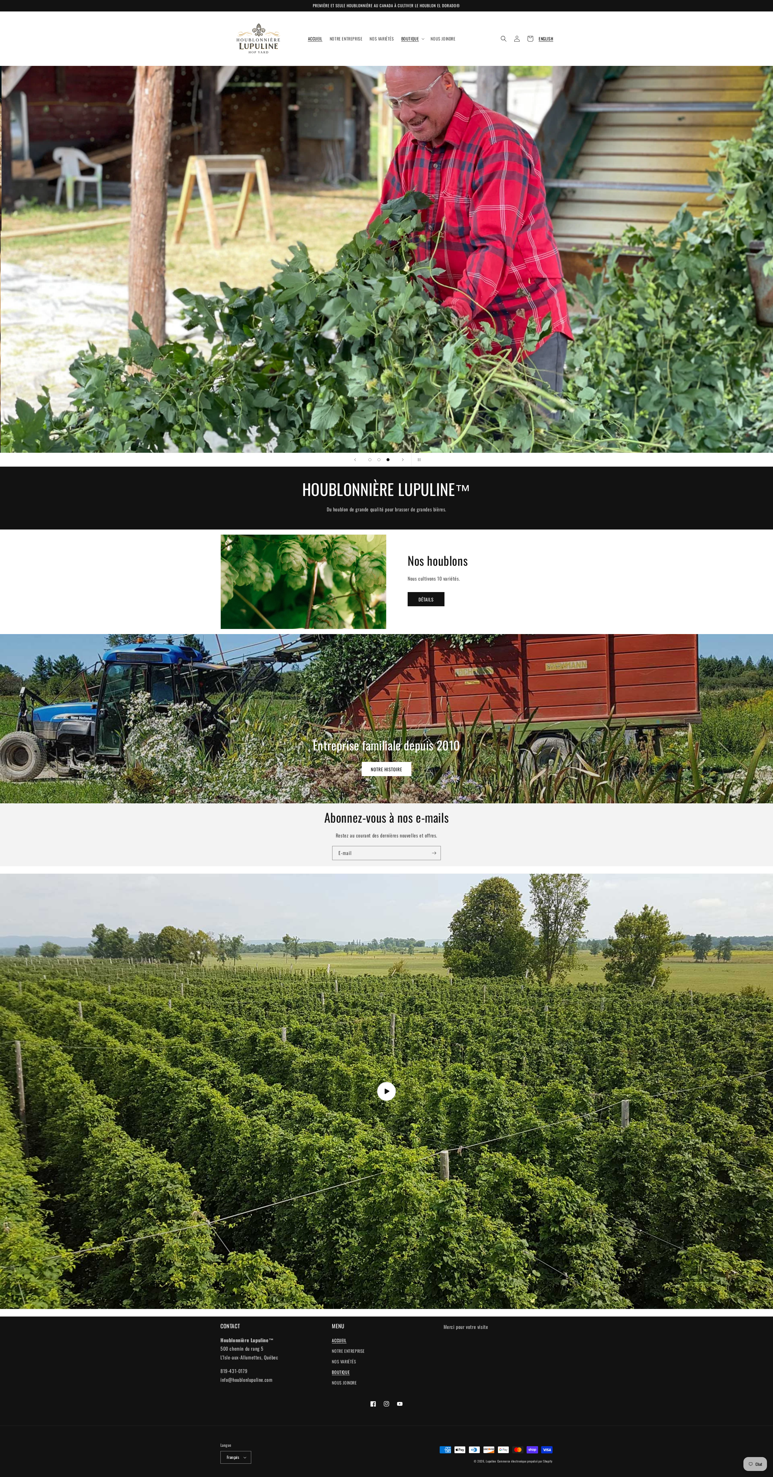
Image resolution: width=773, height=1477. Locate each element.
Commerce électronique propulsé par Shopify (525, 1461)
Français (233, 1457)
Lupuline (491, 1461)
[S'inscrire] (434, 853)
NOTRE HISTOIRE (386, 769)
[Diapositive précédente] (355, 459)
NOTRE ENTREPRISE (348, 1351)
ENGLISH (546, 38)
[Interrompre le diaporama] (418, 459)
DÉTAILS (426, 599)
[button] (412, 38)
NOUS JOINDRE (344, 1382)
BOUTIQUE (341, 1372)
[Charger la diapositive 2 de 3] (378, 459)
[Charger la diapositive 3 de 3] (388, 459)
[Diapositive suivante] (402, 459)
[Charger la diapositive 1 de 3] (369, 459)
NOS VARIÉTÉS (344, 1361)
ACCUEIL (339, 1340)
